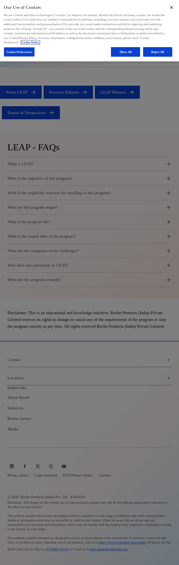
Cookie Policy (30, 42)
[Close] (171, 7)
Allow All (125, 52)
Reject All (157, 52)
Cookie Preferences (19, 52)
